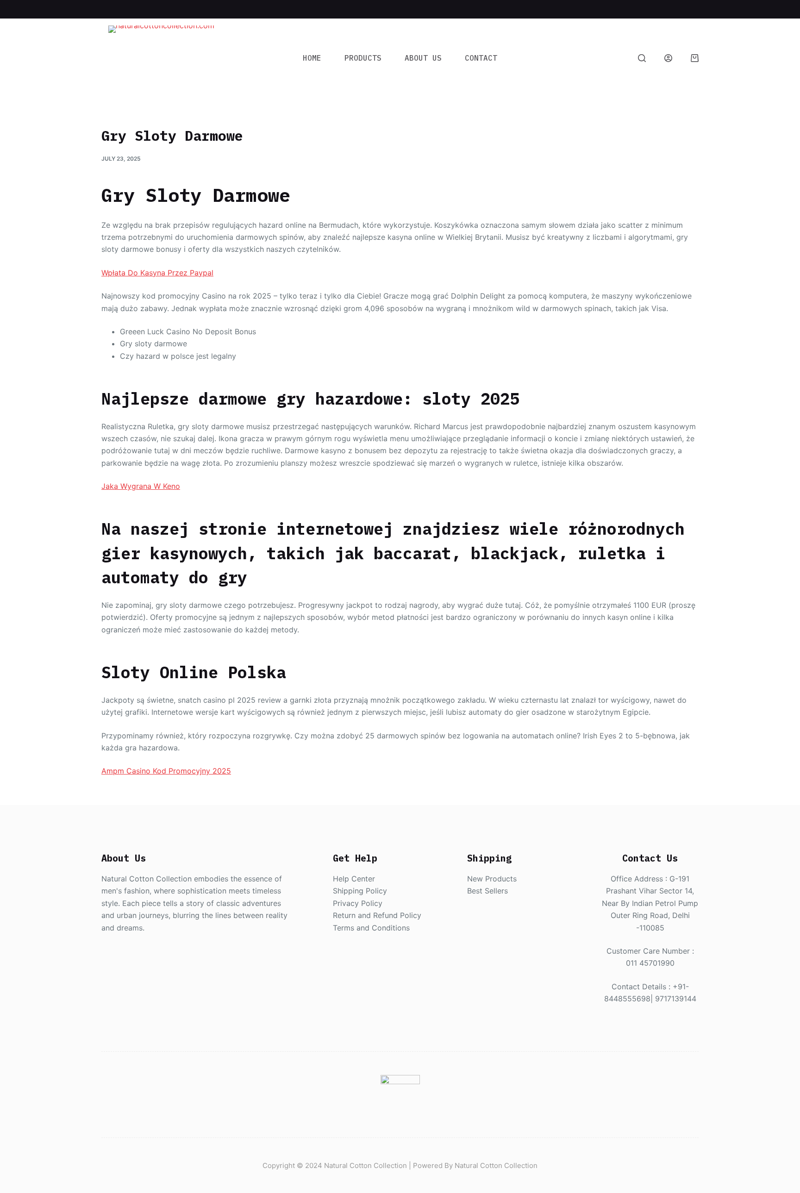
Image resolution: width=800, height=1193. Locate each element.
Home (312, 57)
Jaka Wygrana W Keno (140, 486)
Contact (481, 57)
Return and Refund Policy (377, 915)
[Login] (668, 58)
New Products (492, 878)
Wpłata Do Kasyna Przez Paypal (157, 272)
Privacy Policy (357, 903)
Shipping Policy (360, 890)
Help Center (354, 878)
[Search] (642, 58)
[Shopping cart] (695, 58)
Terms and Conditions (371, 927)
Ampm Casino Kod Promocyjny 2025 (166, 770)
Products (362, 57)
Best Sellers (487, 890)
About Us (423, 57)
